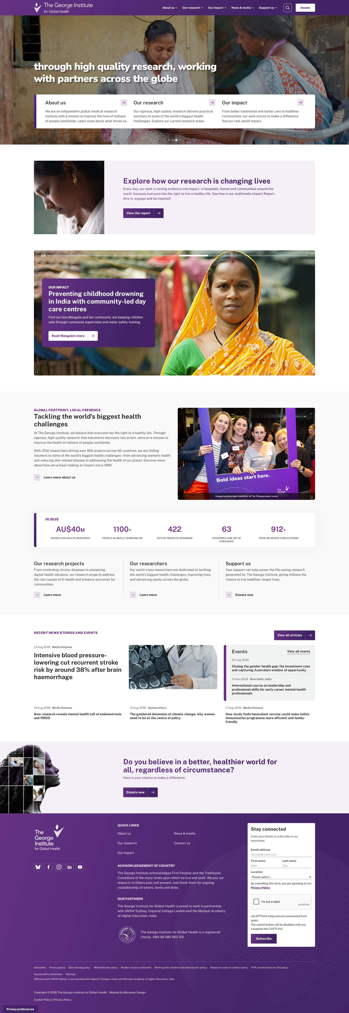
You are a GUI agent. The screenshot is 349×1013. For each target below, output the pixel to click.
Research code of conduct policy (229, 967)
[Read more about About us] (86, 111)
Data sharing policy (79, 967)
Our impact (215, 7)
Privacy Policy (62, 999)
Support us (266, 7)
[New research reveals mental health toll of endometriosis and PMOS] (78, 713)
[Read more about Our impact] (263, 111)
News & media (241, 7)
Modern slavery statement (136, 967)
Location (257, 872)
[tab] (169, 140)
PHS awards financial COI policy (269, 967)
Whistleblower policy (106, 967)
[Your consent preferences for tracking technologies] (20, 1009)
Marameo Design (135, 992)
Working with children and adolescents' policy (181, 967)
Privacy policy (57, 967)
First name (258, 860)
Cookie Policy (43, 999)
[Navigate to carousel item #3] (210, 255)
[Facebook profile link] (48, 867)
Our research (191, 7)
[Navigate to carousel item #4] (276, 255)
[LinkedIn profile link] (69, 867)
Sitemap (70, 974)
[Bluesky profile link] (38, 867)
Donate (305, 7)
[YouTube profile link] (80, 867)
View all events (298, 651)
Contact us (182, 843)
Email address (260, 849)
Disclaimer (40, 967)
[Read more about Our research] (174, 111)
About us (168, 7)
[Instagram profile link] (59, 867)
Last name (289, 860)
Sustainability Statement (48, 974)
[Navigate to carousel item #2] (144, 255)
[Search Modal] (288, 8)
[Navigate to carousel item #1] (79, 255)
